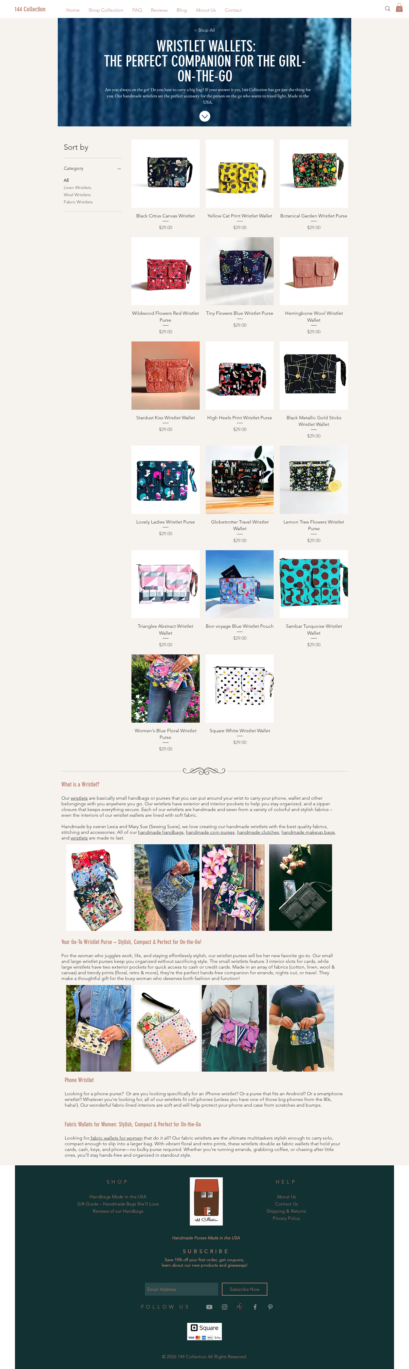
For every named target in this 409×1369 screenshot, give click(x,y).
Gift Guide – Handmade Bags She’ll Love (118, 1204)
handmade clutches (258, 832)
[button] (106, 10)
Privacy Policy (286, 1218)
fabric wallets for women (116, 1138)
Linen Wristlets (77, 187)
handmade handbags (161, 832)
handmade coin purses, (211, 832)
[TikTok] (239, 1307)
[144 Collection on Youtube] (209, 1307)
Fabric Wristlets (78, 202)
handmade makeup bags (308, 832)
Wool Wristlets (77, 194)
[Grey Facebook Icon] (255, 1307)
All (66, 180)
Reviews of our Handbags (118, 1211)
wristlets (79, 798)
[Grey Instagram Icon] (224, 1307)
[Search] (387, 8)
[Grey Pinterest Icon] (270, 1307)
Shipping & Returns (286, 1211)
